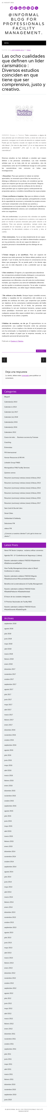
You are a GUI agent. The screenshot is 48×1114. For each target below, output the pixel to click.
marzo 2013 (8, 958)
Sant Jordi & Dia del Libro (13, 508)
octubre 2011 (9, 1044)
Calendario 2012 (10, 432)
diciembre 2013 (9, 912)
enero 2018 (8, 664)
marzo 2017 (8, 715)
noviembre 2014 (10, 856)
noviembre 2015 (10, 796)
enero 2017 (8, 725)
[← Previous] (4, 360)
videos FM (8, 528)
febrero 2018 (9, 659)
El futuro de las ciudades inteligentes (17, 597)
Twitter (11, 8)
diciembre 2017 (9, 669)
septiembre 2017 (10, 684)
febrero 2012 (9, 1024)
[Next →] (43, 360)
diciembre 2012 (9, 973)
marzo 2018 (8, 654)
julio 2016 (7, 755)
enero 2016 (8, 785)
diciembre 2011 (9, 1034)
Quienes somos (9, 473)
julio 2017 (7, 694)
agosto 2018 (8, 628)
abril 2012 (7, 1013)
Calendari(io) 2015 (11, 422)
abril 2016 (7, 770)
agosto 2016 (8, 750)
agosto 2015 (8, 811)
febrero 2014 (9, 902)
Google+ (16, 8)
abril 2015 (7, 831)
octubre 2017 (9, 679)
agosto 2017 (8, 689)
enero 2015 (8, 846)
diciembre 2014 (9, 851)
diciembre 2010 (9, 1084)
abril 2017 (7, 710)
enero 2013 (8, 968)
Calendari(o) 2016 (10, 427)
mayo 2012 (8, 1008)
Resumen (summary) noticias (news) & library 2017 (22, 503)
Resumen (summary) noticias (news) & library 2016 (22, 498)
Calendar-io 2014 (10, 407)
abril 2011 (7, 1069)
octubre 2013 (9, 922)
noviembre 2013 (10, 917)
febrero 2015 (9, 841)
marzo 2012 (8, 1018)
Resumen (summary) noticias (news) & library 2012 (22, 478)
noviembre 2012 (10, 978)
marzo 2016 (8, 775)
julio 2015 (7, 816)
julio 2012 (7, 998)
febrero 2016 (9, 780)
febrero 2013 (9, 963)
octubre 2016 (9, 740)
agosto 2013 (8, 932)
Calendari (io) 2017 (11, 412)
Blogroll (41, 351)
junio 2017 (8, 699)
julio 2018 (7, 634)
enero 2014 (8, 907)
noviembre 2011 (10, 1039)
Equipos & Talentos (17, 341)
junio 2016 (8, 760)
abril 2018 (7, 649)
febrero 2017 (9, 720)
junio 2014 (8, 882)
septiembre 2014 (10, 867)
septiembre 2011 (10, 1049)
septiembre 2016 (10, 745)
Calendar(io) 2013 (10, 402)
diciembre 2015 (9, 791)
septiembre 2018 (10, 623)
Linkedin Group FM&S (12, 462)
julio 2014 (7, 877)
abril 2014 (7, 892)
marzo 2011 (8, 1074)
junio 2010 (8, 1099)
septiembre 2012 (10, 988)
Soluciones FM (9, 523)
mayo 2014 (8, 887)
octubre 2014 (9, 861)
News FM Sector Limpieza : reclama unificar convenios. (24, 550)
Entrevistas (8, 447)
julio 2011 (7, 1054)
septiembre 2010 (10, 1094)
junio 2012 (8, 1003)
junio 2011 (8, 1059)
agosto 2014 (8, 872)
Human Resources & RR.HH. (14, 457)
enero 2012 (8, 1029)
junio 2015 (8, 821)
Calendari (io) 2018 (11, 417)
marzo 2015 (8, 836)
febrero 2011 (8, 1079)
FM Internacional (10, 452)
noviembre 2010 (10, 1089)
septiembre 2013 (10, 927)
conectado (25, 375)
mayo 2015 (8, 826)
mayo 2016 (8, 765)
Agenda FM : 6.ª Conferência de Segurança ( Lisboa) (23, 555)
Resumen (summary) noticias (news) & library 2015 (22, 493)
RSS (28, 8)
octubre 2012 (9, 983)
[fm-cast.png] (24, 130)
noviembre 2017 (10, 674)
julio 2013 (7, 937)
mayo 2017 (8, 704)
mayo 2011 (8, 1064)
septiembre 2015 (10, 806)
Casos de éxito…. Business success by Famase (21, 437)
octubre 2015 (9, 801)
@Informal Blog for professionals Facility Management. (24, 23)
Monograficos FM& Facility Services (17, 468)
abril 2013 (7, 953)
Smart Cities (8, 513)
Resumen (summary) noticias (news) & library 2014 (22, 488)
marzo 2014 (8, 897)
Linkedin (20, 8)
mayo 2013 (8, 948)
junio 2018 (8, 639)
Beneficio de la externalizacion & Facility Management (23, 584)
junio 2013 (8, 942)
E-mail (32, 8)
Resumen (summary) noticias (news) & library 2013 (22, 483)
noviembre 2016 (10, 735)
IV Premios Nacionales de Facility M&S (18, 602)
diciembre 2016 (9, 730)
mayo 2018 (8, 644)
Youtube (24, 8)
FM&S (29, 50)
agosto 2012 (8, 993)
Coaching (7, 442)
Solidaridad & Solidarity (12, 518)
